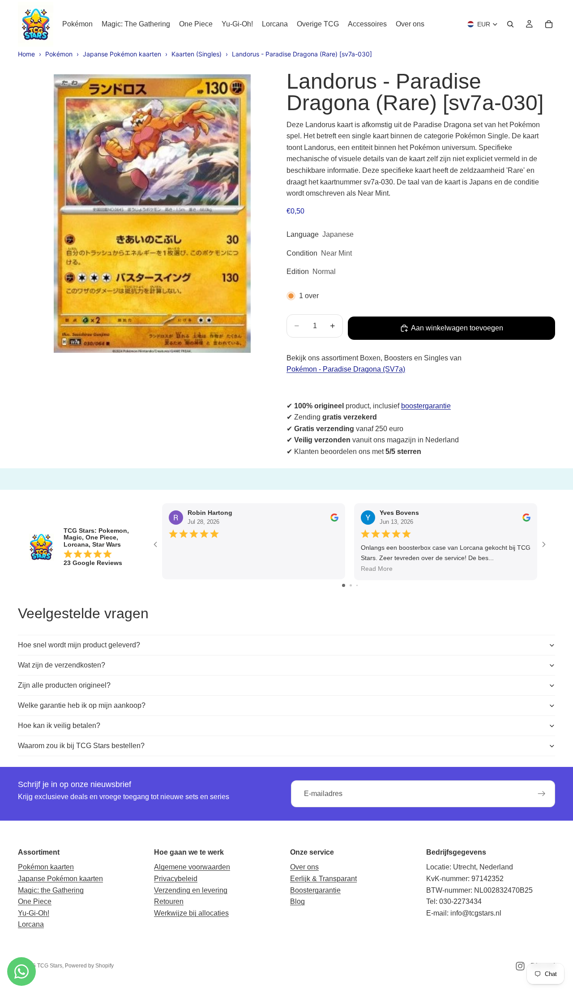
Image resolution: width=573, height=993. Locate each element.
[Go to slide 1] (343, 585)
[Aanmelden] (541, 793)
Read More (377, 568)
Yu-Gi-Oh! (33, 913)
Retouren (169, 901)
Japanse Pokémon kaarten (122, 54)
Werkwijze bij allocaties (191, 913)
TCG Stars (49, 966)
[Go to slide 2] (351, 585)
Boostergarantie (315, 890)
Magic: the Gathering (51, 890)
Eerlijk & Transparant (323, 878)
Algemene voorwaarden (192, 867)
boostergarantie (426, 406)
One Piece (34, 901)
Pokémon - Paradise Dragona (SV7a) (345, 369)
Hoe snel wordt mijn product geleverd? (79, 645)
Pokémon (59, 54)
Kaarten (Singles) (196, 54)
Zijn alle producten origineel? (64, 685)
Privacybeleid (175, 878)
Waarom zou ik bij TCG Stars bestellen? (81, 745)
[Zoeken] (510, 24)
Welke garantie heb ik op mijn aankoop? (81, 705)
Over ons (304, 867)
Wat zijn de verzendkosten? (61, 665)
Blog (297, 901)
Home (26, 54)
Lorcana (31, 924)
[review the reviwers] (334, 517)
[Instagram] (520, 966)
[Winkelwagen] (549, 24)
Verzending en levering (190, 890)
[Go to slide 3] (357, 585)
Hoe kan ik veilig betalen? (59, 725)
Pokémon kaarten (46, 867)
